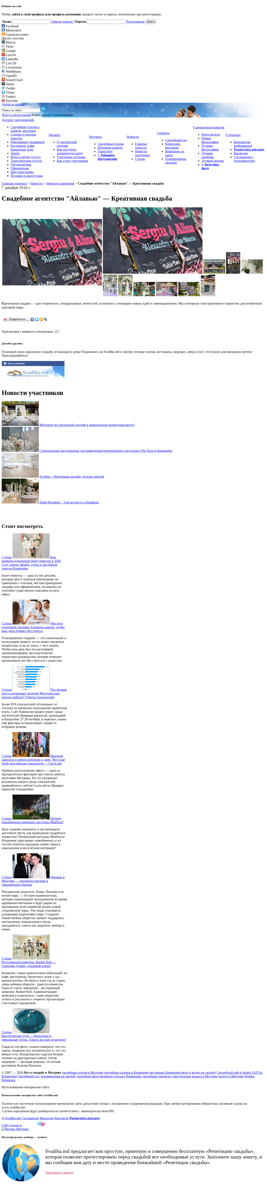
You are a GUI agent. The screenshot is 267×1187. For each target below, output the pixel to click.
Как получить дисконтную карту (70, 151)
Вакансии (241, 153)
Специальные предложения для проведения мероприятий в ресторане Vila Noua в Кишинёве (106, 450)
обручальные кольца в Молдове (195, 1076)
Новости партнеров (142, 153)
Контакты (62, 1118)
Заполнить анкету (59, 1172)
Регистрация (135, 21)
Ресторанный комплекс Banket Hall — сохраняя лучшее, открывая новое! (29, 964)
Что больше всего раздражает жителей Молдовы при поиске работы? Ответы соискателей (34, 693)
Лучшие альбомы (208, 155)
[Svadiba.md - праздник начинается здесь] (33, 379)
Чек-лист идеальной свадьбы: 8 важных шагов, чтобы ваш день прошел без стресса (33, 627)
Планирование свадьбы (175, 160)
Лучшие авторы (213, 160)
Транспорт (105, 151)
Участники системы (71, 157)
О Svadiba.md (11, 1118)
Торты (15, 153)
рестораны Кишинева (165, 1072)
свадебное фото (88, 1076)
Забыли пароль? (62, 21)
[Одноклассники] (41, 319)
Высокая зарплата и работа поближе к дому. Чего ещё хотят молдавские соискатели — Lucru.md (33, 759)
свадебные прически (157, 1076)
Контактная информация (243, 143)
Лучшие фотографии (210, 147)
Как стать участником (72, 160)
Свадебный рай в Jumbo (234, 1072)
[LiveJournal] (45, 319)
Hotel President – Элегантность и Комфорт (69, 502)
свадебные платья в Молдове (82, 1072)
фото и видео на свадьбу (198, 1072)
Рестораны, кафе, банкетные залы (23, 147)
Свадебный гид (176, 140)
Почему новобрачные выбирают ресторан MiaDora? (33, 820)
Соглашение (30, 1118)
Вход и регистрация (16, 115)
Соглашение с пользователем (244, 158)
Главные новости (141, 145)
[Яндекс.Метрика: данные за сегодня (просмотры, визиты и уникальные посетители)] (15, 1129)
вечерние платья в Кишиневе (120, 1076)
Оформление (20, 168)
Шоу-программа (22, 172)
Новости (36, 183)
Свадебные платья (111, 144)
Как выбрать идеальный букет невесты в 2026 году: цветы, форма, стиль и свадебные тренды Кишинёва (31, 562)
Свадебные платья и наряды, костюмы (25, 128)
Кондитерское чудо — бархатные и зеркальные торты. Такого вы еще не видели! (34, 1037)
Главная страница (14, 183)
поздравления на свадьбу (58, 1076)
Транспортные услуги (26, 160)
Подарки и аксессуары (27, 175)
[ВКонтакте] (32, 319)
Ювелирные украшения (27, 142)
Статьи (140, 159)
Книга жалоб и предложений (52, 115)
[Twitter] (37, 319)
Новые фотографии (210, 140)
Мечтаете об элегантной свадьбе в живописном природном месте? (87, 425)
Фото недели (211, 134)
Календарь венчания (172, 145)
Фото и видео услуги (26, 157)
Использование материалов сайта (25, 1087)
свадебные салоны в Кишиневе (126, 1072)
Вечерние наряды (110, 147)
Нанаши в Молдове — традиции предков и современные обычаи (33, 880)
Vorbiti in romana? (14, 104)
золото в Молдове (231, 1076)
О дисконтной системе (67, 143)
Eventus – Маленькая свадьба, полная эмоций (72, 476)
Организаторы (21, 164)
